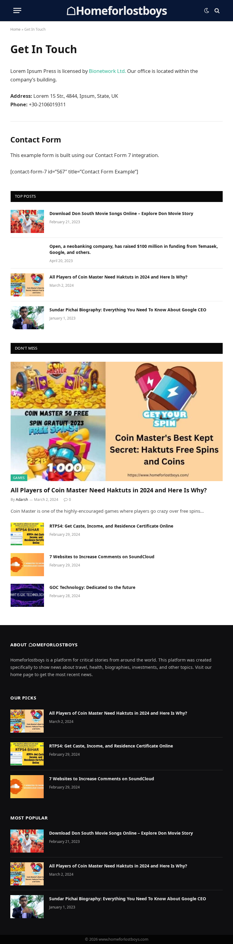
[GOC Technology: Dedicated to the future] (27, 595)
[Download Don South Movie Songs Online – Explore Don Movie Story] (27, 221)
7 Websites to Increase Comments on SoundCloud (101, 556)
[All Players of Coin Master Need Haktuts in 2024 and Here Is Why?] (27, 284)
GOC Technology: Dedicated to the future (92, 587)
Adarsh (22, 499)
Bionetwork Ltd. (107, 70)
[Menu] (17, 10)
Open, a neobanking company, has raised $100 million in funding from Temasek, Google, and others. (133, 249)
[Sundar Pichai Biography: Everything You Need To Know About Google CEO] (27, 317)
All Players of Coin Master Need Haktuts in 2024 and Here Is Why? (118, 277)
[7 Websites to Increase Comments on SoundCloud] (27, 564)
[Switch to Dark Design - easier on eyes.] (207, 10)
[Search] (216, 10)
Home (15, 29)
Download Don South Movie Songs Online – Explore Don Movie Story (121, 213)
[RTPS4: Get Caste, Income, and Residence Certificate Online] (27, 534)
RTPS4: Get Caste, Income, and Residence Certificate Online (111, 526)
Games (19, 477)
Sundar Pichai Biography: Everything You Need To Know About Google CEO (127, 310)
